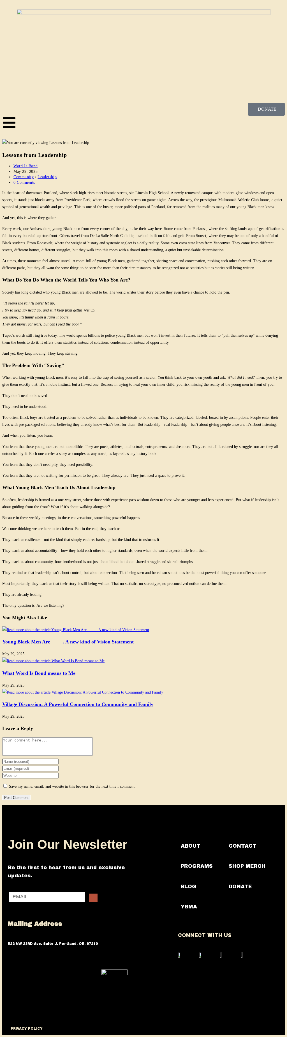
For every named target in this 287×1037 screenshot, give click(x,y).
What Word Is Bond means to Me (38, 673)
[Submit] (93, 898)
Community (23, 177)
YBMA (189, 907)
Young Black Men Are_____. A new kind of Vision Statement (68, 642)
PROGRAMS (197, 866)
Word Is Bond (25, 166)
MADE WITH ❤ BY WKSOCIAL (130, 1029)
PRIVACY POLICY (27, 1029)
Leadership (47, 177)
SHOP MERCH (247, 866)
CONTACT (242, 846)
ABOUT (190, 846)
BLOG (188, 886)
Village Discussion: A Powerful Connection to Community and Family (77, 704)
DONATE (240, 886)
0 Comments (24, 182)
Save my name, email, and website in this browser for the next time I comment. (72, 786)
